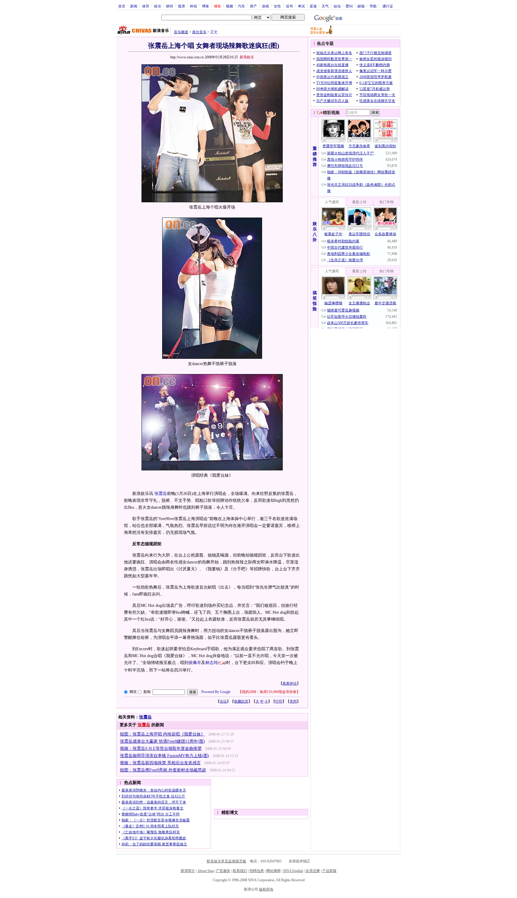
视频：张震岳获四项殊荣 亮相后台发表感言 (160, 763)
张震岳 (160, 493)
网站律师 (273, 871)
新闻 (133, 6)
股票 (181, 6)
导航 (373, 6)
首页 (121, 6)
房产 (253, 6)
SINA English (293, 871)
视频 (229, 6)
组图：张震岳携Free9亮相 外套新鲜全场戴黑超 (163, 770)
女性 (277, 6)
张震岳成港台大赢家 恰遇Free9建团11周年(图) (162, 741)
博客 (205, 6)
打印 (278, 701)
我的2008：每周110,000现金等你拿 (269, 692)
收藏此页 (241, 701)
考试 (301, 6)
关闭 (293, 701)
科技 (193, 6)
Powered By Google (215, 692)
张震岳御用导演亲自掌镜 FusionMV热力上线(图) (164, 755)
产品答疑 (329, 871)
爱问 (349, 6)
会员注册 (312, 871)
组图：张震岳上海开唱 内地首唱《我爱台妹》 (162, 734)
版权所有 (266, 889)
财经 (169, 6)
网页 (133, 692)
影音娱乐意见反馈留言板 (226, 861)
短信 (337, 6)
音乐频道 (181, 32)
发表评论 (289, 683)
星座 (313, 6)
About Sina (205, 871)
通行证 (387, 6)
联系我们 (240, 871)
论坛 (223, 701)
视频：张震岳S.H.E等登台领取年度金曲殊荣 (161, 748)
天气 (325, 6)
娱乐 (157, 6)
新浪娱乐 (247, 57)
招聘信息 (257, 871)
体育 (145, 6)
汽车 (241, 6)
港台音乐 (199, 32)
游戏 (265, 6)
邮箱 (361, 6)
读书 (289, 6)
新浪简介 (188, 871)
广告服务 (223, 871)
